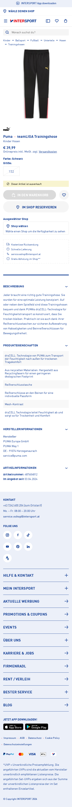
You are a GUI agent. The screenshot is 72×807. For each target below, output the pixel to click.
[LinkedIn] (28, 546)
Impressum (10, 737)
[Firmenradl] (36, 666)
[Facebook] (18, 535)
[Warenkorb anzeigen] (65, 21)
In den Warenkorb (33, 195)
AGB (22, 737)
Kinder (6, 40)
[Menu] (5, 21)
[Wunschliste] (56, 21)
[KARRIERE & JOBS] (36, 653)
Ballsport (20, 40)
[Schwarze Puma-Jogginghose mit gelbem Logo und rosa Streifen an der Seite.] (36, 84)
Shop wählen (19, 226)
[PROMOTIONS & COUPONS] (36, 614)
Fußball (34, 40)
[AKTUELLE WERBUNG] (36, 601)
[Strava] (7, 558)
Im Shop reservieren (39, 207)
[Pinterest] (18, 546)
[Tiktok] (28, 535)
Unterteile (49, 40)
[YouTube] (7, 546)
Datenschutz (35, 737)
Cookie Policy (52, 737)
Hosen (62, 40)
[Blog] (36, 705)
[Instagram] (7, 535)
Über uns (12, 640)
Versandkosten (48, 151)
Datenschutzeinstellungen (18, 744)
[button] (36, 286)
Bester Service (17, 692)
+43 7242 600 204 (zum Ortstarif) (22, 505)
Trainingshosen (16, 44)
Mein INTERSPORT (19, 588)
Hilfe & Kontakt (18, 575)
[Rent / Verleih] (36, 679)
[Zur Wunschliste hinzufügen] (64, 195)
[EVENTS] (36, 627)
